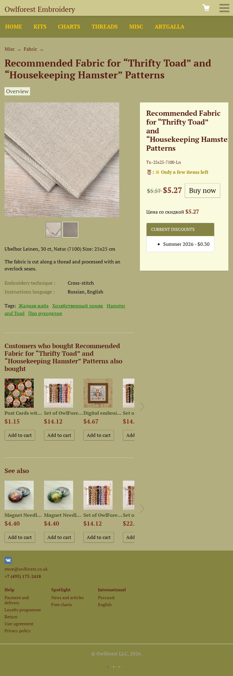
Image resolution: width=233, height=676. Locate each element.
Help (10, 589)
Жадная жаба (34, 305)
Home (13, 26)
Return (11, 616)
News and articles (67, 597)
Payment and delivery (17, 600)
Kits (40, 26)
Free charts (61, 604)
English (105, 604)
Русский (106, 597)
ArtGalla (169, 26)
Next (142, 406)
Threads (105, 26)
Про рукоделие (45, 313)
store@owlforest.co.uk (26, 569)
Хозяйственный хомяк (77, 305)
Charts (69, 26)
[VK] (8, 562)
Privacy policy (18, 630)
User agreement (19, 623)
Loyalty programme (23, 610)
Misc (136, 26)
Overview (17, 91)
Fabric (30, 49)
